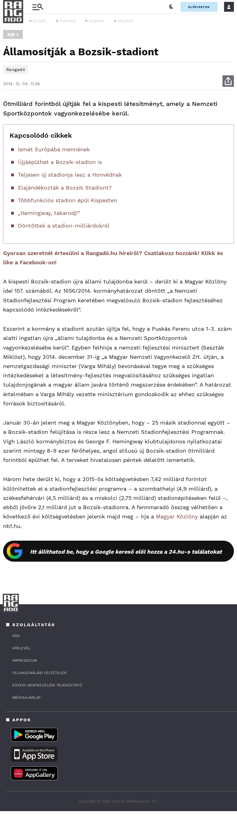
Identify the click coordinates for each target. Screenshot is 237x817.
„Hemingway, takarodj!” (49, 213)
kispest (97, 20)
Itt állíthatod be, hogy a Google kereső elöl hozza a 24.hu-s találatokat (126, 551)
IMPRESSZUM (24, 660)
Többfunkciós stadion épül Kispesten (67, 200)
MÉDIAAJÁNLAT (26, 697)
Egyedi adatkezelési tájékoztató (47, 685)
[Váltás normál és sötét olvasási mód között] (171, 6)
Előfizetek (199, 7)
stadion (126, 20)
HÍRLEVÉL (21, 648)
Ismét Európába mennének (54, 149)
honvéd (68, 20)
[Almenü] (37, 7)
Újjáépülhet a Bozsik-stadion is (60, 162)
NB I (13, 34)
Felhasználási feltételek (39, 673)
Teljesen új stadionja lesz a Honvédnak (70, 174)
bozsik (40, 20)
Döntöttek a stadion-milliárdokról (64, 225)
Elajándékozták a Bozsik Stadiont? (65, 187)
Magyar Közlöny (177, 516)
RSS (16, 636)
